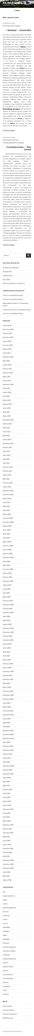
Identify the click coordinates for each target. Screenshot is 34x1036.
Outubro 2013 (7, 424)
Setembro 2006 (8, 612)
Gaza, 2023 (6, 279)
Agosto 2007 (7, 585)
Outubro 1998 (7, 770)
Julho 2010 (6, 502)
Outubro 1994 (7, 829)
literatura (6, 943)
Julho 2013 (6, 428)
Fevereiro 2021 (8, 345)
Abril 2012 (6, 463)
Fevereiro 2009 (8, 546)
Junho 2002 (7, 719)
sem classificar (8, 974)
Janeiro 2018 (7, 365)
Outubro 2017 (7, 369)
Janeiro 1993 (7, 844)
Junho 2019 (6, 353)
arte (4, 892)
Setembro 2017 (8, 373)
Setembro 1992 (8, 848)
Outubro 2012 (7, 447)
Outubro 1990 (7, 852)
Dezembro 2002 (8, 715)
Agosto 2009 (7, 526)
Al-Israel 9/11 (7, 272)
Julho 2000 (6, 742)
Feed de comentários (10, 1014)
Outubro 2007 (7, 577)
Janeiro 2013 (7, 439)
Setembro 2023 (8, 337)
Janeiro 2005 (7, 668)
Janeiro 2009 (7, 550)
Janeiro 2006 (7, 624)
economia (6, 915)
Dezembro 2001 (8, 730)
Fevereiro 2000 (8, 746)
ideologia (6, 931)
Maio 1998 (6, 782)
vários (5, 990)
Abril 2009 (6, 538)
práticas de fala (8, 967)
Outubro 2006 (7, 609)
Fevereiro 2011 (8, 483)
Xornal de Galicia (25, 30)
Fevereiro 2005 (8, 664)
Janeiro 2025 (7, 325)
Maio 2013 (6, 435)
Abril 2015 (6, 396)
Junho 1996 (7, 797)
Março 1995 (7, 821)
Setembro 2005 (8, 640)
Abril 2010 (6, 510)
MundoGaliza (12, 30)
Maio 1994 (6, 837)
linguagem (6, 939)
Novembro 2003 (8, 695)
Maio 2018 (6, 361)
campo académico (9, 896)
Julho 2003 (6, 703)
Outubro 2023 (7, 333)
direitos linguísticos (9, 908)
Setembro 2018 (8, 357)
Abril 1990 (6, 856)
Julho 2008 (6, 561)
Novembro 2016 (8, 384)
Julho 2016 (6, 388)
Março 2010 (7, 514)
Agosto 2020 (7, 349)
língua (5, 935)
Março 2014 (7, 416)
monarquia (6, 955)
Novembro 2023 (8, 329)
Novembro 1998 (8, 766)
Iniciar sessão (7, 1006)
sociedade (6, 986)
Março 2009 (7, 542)
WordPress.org (8, 1018)
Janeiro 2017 (7, 380)
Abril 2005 (6, 656)
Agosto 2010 (7, 498)
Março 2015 (7, 400)
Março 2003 (7, 707)
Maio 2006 (6, 620)
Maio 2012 (6, 459)
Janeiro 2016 (7, 392)
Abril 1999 (6, 762)
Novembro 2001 (8, 734)
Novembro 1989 (8, 860)
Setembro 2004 (8, 679)
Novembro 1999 (8, 750)
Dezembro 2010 (8, 491)
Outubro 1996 (7, 789)
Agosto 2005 (7, 644)
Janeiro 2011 (7, 487)
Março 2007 (7, 597)
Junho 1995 (7, 813)
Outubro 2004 (7, 675)
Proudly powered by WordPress (12, 1031)
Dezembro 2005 (8, 628)
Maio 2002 (6, 723)
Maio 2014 (6, 412)
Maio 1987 (6, 876)
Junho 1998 (7, 778)
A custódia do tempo (16, 295)
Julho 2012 (6, 451)
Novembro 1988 (8, 864)
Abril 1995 (6, 817)
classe (5, 900)
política (5, 963)
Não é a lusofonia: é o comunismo (14, 283)
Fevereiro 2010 (8, 518)
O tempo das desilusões (11, 268)
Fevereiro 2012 (8, 467)
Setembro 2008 (8, 557)
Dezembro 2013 (8, 420)
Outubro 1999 (7, 754)
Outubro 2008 (7, 553)
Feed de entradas (8, 1010)
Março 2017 (7, 377)
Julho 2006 (6, 616)
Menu (18, 10)
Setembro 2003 (8, 699)
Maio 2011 (6, 479)
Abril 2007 (6, 593)
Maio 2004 (6, 683)
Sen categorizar (8, 978)
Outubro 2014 (7, 404)
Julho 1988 (6, 872)
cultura (5, 904)
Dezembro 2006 (8, 605)
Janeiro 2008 (7, 573)
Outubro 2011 (7, 471)
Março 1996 (7, 801)
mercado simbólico (9, 951)
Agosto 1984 (7, 880)
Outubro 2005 (7, 636)
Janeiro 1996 (7, 805)
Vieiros (23, 47)
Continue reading (8, 130)
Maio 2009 (6, 534)
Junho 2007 (7, 589)
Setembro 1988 (8, 868)
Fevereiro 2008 (8, 569)
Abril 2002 (6, 726)
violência (6, 994)
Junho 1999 (7, 758)
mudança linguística (9, 959)
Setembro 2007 (8, 581)
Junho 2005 (7, 648)
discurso (6, 912)
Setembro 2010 (8, 494)
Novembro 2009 (8, 522)
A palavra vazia (8, 275)
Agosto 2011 (7, 475)
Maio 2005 (6, 652)
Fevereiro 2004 (8, 691)
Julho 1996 (6, 793)
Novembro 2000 (8, 738)
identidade (6, 927)
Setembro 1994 (8, 833)
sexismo (5, 982)
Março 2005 (7, 660)
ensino (5, 919)
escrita (5, 923)
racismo (5, 970)
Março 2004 (7, 687)
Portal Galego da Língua (15, 147)
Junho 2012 (6, 455)
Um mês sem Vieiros (11, 26)
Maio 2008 (6, 565)
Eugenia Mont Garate (10, 303)
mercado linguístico (9, 947)
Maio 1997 (6, 785)
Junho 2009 (7, 530)
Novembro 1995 (8, 809)
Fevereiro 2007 (8, 601)
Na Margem (11, 2)
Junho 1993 (7, 841)
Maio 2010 (6, 506)
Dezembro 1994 (8, 825)
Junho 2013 (6, 432)
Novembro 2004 (8, 671)
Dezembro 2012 (8, 443)
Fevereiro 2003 (8, 711)
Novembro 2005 (8, 632)
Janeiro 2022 (7, 341)
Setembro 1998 (8, 774)
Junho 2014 (6, 408)
